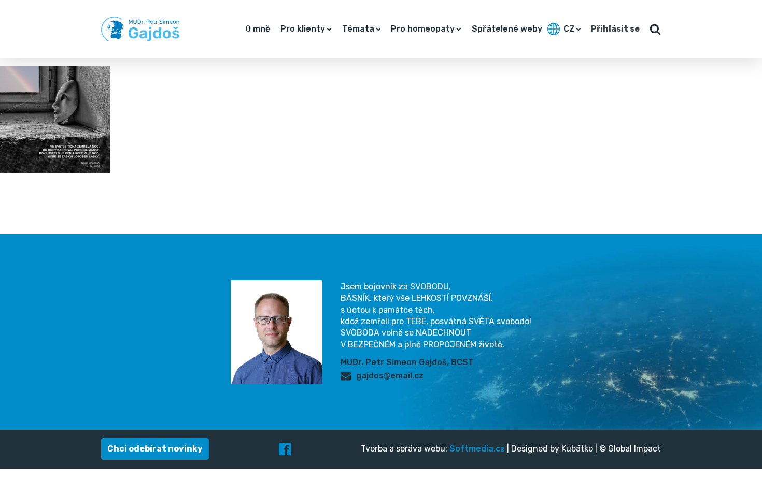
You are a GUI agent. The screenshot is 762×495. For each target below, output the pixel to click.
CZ (569, 29)
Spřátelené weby (507, 29)
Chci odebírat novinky (155, 449)
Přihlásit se (615, 29)
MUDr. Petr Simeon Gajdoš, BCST (407, 362)
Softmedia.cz (477, 449)
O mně (257, 29)
